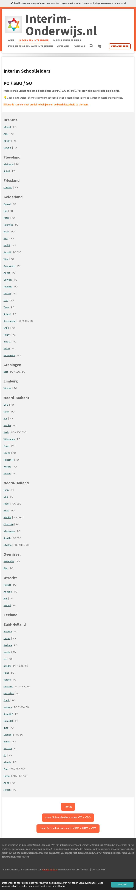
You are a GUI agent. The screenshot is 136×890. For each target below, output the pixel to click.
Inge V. (7, 342)
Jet (5, 659)
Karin (6, 432)
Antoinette (9, 355)
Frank (7, 700)
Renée (7, 741)
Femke (7, 425)
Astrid (7, 171)
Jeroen (7, 473)
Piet (6, 568)
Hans (6, 673)
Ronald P (8, 714)
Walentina (9, 561)
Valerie (7, 680)
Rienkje (7, 517)
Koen (6, 412)
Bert (6, 372)
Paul (6, 769)
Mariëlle (8, 286)
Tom (6, 300)
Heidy (7, 335)
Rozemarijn (10, 321)
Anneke (8, 592)
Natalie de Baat (50, 869)
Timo (6, 307)
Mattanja (8, 164)
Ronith (7, 538)
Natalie (7, 585)
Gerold (7, 204)
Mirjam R (8, 460)
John (6, 490)
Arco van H (9, 266)
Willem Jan (9, 439)
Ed (5, 755)
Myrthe (8, 545)
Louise (7, 453)
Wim (6, 259)
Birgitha (8, 631)
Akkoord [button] (122, 884)
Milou (7, 348)
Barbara (8, 645)
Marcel (7, 127)
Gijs (5, 211)
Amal (6, 510)
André (7, 245)
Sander (7, 666)
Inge (6, 728)
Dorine (7, 293)
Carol (6, 446)
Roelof (7, 141)
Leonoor (8, 735)
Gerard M (9, 693)
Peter (6, 218)
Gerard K (8, 686)
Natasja (8, 707)
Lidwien (8, 280)
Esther (7, 776)
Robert (7, 314)
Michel (7, 605)
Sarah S (7, 148)
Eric (5, 418)
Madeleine (9, 531)
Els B (6, 405)
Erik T (6, 328)
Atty (6, 238)
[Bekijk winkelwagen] (99, 46)
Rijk (5, 598)
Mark (6, 504)
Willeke (7, 467)
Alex (6, 134)
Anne (6, 783)
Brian (6, 231)
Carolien (8, 187)
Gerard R (8, 721)
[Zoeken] (91, 45)
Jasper (7, 638)
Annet (7, 273)
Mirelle (7, 762)
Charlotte (8, 524)
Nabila (7, 652)
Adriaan (8, 748)
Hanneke (8, 225)
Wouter (8, 388)
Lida (6, 497)
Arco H (7, 252)
